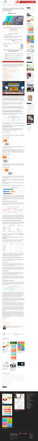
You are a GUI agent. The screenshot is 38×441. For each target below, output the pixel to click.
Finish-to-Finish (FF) (6, 73)
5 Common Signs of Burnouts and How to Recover (32, 81)
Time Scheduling (4, 319)
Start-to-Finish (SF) (5, 74)
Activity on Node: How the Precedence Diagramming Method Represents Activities (9, 70)
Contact (31, 435)
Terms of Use (31, 438)
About (30, 433)
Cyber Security (29, 128)
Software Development (29, 406)
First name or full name (29, 9)
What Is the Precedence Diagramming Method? (7, 69)
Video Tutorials (28, 408)
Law (27, 401)
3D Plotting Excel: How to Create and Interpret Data (31, 113)
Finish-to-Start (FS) (5, 72)
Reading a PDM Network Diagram (6, 75)
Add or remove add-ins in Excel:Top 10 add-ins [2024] (31, 110)
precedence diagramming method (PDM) (6, 133)
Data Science (29, 130)
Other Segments (28, 403)
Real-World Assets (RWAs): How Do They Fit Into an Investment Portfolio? (21, 367)
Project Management (30, 127)
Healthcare (28, 399)
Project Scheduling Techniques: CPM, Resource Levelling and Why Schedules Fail (5, 369)
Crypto (27, 395)
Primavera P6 (5, 78)
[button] (35, 5)
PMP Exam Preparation (29, 404)
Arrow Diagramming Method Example (6, 323)
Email (27, 11)
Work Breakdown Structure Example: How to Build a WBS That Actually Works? (21, 352)
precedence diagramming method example (7, 233)
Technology (28, 407)
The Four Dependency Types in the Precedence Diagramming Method (9, 71)
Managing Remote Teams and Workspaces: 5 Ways (31, 78)
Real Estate (28, 405)
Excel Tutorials (29, 129)
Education (28, 397)
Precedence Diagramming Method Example (6, 322)
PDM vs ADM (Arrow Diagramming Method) (7, 76)
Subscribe (31, 437)
